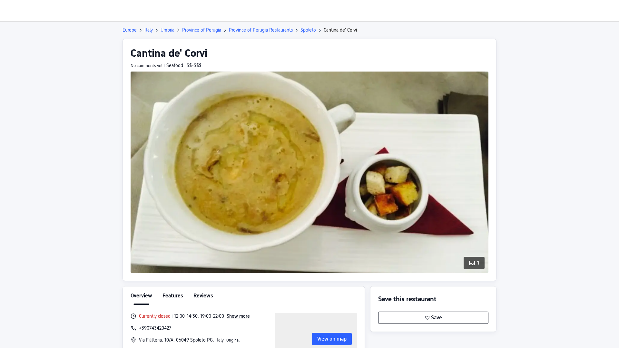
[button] (565, 10)
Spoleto (308, 30)
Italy (148, 30)
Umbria (167, 30)
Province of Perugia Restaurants (261, 30)
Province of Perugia (201, 30)
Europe (130, 30)
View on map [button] (332, 339)
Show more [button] (238, 316)
